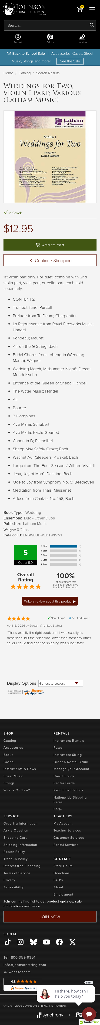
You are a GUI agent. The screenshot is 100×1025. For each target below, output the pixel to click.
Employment (63, 894)
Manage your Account (71, 768)
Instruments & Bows (19, 768)
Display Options (21, 683)
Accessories (13, 747)
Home (8, 72)
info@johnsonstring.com (24, 964)
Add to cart (52, 245)
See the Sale (70, 61)
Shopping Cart (15, 837)
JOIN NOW (50, 916)
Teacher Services (67, 830)
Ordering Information (20, 823)
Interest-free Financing (21, 865)
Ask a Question (15, 830)
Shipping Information (20, 844)
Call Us (50, 42)
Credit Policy (63, 776)
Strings (9, 782)
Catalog (25, 72)
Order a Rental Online (71, 761)
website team (19, 971)
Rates (58, 747)
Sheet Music (13, 776)
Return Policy (14, 851)
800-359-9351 (23, 957)
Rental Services (66, 844)
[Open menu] (92, 9)
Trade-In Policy (15, 858)
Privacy (9, 879)
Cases (8, 761)
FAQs (57, 809)
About (58, 887)
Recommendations (68, 790)
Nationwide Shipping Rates (70, 800)
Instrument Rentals (68, 740)
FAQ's (58, 879)
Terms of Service (16, 872)
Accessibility (13, 887)
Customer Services (68, 837)
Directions (61, 872)
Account (18, 42)
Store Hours (63, 865)
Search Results (48, 72)
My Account (63, 823)
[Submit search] (92, 25)
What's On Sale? (16, 790)
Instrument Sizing (67, 754)
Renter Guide (64, 782)
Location (82, 42)
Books (8, 754)
